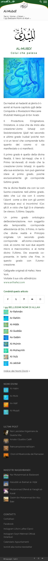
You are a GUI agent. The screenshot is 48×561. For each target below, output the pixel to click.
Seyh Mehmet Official (24, 534)
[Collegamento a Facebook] (34, 558)
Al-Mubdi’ (10, 11)
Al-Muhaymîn (17, 350)
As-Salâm (15, 337)
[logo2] (19, 5)
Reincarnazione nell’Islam (22, 446)
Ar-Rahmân (16, 311)
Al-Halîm (14, 388)
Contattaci (9, 519)
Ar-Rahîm (15, 318)
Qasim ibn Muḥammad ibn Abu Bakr (25, 499)
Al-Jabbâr (15, 363)
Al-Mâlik (14, 324)
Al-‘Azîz (14, 356)
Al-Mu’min (15, 343)
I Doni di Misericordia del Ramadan (27, 454)
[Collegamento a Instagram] (38, 558)
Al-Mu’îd (14, 396)
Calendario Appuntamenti (16, 542)
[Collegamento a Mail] (42, 558)
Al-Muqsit (14, 410)
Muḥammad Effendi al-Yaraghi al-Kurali (26, 491)
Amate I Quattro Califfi (21, 439)
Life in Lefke (20, 529)
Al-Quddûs (16, 330)
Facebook (8, 524)
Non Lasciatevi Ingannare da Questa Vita (24, 433)
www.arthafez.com (14, 282)
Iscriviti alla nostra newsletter (18, 547)
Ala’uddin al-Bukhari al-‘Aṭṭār (23, 482)
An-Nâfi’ (14, 403)
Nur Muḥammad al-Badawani (24, 474)
